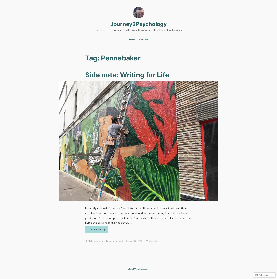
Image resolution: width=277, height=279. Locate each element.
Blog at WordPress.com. (138, 269)
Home (132, 39)
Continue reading (95, 230)
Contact (143, 39)
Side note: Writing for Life (127, 75)
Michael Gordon (95, 241)
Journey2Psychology (138, 24)
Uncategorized (116, 241)
